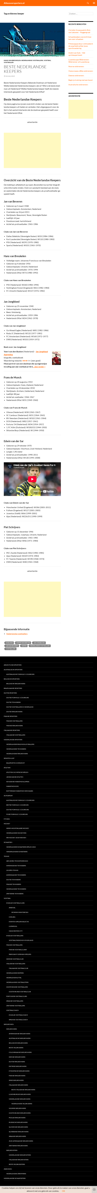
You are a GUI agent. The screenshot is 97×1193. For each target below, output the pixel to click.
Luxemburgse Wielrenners (20, 1094)
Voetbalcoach (12, 1010)
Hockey (7, 824)
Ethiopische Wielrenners (19, 1071)
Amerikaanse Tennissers (16, 866)
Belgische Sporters (12, 679)
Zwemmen (8, 1169)
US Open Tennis (12, 870)
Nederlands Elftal (13, 978)
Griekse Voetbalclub (14, 959)
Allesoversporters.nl (14, 3)
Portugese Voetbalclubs (16, 996)
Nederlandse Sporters (13, 740)
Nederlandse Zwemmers (16, 1174)
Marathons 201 (12, 786)
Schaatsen (8, 842)
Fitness (7, 819)
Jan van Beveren (12, 646)
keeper (24, 646)
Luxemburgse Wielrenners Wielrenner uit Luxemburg (78, 61)
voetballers (11, 649)
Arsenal (12, 908)
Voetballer (9, 62)
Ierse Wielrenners (16, 1080)
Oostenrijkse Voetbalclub (20, 992)
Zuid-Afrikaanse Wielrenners (21, 1141)
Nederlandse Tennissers (16, 749)
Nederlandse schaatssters (15, 1178)
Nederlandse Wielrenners (17, 754)
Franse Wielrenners (14, 726)
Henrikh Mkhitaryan (19, 912)
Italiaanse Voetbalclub (18, 968)
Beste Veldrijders (16, 1048)
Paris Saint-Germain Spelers (20, 954)
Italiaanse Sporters (12, 730)
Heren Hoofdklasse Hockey (17, 828)
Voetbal (47, 60)
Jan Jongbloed (39, 643)
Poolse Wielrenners (17, 1118)
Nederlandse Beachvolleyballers (20, 744)
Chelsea (12, 917)
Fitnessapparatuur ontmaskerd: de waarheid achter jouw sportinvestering (80, 46)
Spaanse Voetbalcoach (18, 1020)
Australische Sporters (13, 670)
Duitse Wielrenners (14, 712)
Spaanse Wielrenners (17, 1136)
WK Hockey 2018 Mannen (16, 838)
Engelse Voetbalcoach (18, 1015)
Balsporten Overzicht (15, 763)
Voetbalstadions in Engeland (21, 940)
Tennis (6, 856)
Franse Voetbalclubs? (18, 950)
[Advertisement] (32, 150)
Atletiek (7, 768)
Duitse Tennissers (13, 702)
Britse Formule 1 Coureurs (17, 805)
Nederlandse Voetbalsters (17, 982)
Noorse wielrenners (76, 66)
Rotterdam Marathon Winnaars (19, 791)
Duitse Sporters (10, 693)
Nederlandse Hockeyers (16, 833)
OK (63, 1191)
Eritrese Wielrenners (17, 1066)
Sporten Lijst (9, 758)
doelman (9, 643)
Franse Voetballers (14, 721)
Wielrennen (9, 1024)
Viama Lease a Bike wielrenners (80, 71)
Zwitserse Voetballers (15, 1006)
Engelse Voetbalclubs (15, 903)
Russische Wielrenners (18, 1122)
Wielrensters (11, 1150)
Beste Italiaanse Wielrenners (23, 1090)
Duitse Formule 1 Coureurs (17, 698)
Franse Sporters (10, 716)
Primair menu (94, 3)
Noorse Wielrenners (17, 1108)
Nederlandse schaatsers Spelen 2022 (21, 847)
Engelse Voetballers (14, 936)
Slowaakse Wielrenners (18, 1132)
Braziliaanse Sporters (13, 688)
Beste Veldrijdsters (17, 1164)
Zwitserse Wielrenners (18, 1146)
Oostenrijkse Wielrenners (20, 1113)
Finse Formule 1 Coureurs (17, 814)
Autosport (8, 796)
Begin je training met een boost (80, 80)
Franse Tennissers (13, 884)
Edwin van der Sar (23, 643)
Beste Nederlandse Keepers (25, 69)
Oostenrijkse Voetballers (17, 987)
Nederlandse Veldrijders (21, 1104)
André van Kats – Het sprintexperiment (76, 54)
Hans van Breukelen (12, 60)
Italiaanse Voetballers (15, 735)
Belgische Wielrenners (15, 684)
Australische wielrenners (78, 85)
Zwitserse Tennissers (14, 894)
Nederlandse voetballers (32, 60)
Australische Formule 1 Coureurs (20, 674)
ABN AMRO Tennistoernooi (17, 861)
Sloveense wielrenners (18, 1127)
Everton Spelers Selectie (19, 922)
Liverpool (13, 926)
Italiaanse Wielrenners (18, 1085)
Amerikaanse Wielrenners (19, 1034)
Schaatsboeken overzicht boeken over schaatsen (80, 38)
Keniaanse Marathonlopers (17, 782)
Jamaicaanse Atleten (14, 777)
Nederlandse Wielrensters (20, 1155)
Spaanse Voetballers (14, 1001)
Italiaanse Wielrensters (18, 1160)
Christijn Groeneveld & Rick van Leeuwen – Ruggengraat (79, 31)
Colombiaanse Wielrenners (20, 1052)
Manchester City (16, 931)
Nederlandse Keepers (15, 973)
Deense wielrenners (76, 75)
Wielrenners (11, 1029)
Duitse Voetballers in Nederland (19, 707)
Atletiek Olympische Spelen (17, 772)
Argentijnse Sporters (12, 665)
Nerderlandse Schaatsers (16, 852)
